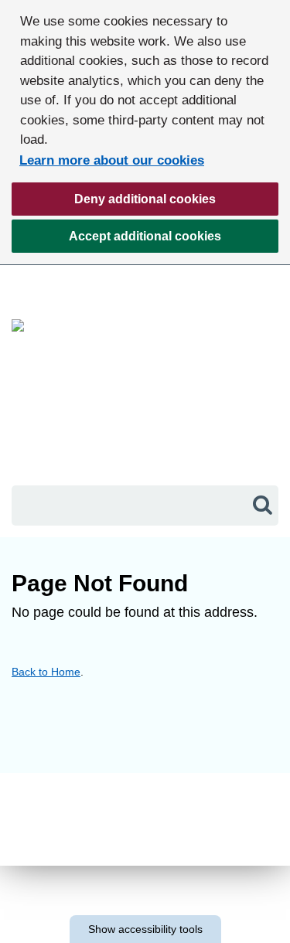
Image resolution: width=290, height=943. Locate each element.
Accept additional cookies (116, 241)
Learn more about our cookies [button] (111, 160)
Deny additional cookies (114, 204)
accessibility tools (145, 929)
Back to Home (46, 672)
